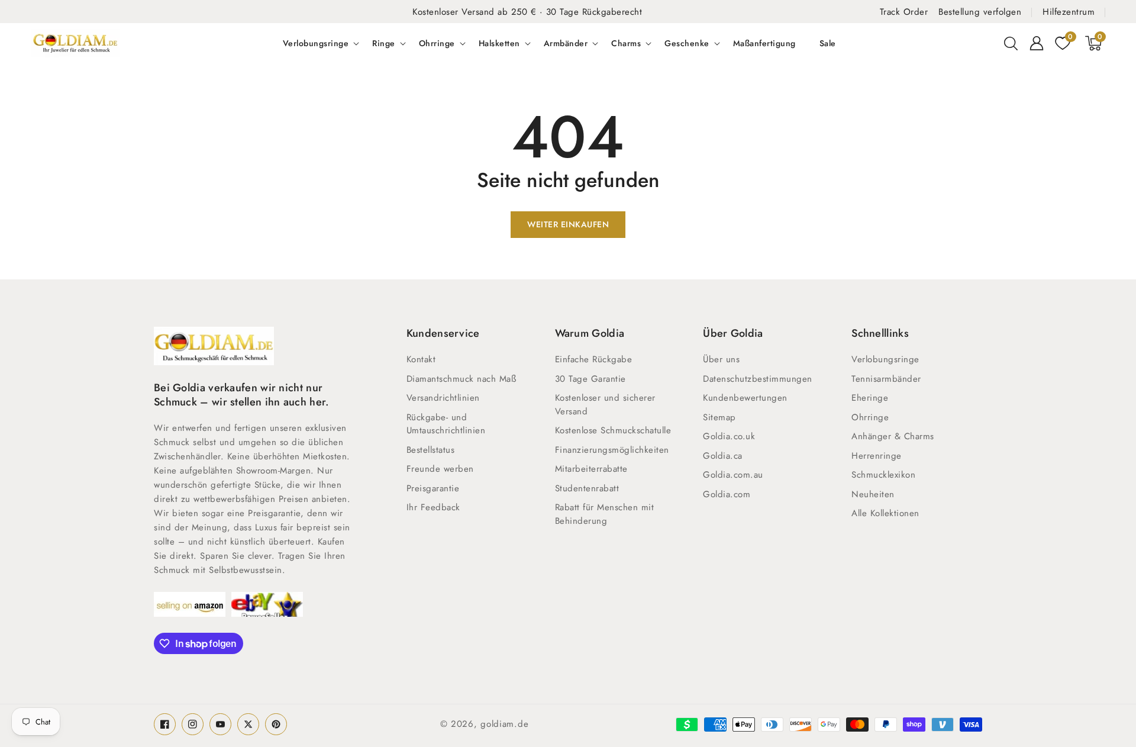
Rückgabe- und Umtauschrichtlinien (446, 424)
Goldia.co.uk (729, 436)
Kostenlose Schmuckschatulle (613, 430)
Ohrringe (437, 43)
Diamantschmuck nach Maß (461, 378)
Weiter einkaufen (568, 224)
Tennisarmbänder (886, 378)
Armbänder (566, 43)
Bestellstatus (430, 449)
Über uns (721, 359)
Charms (626, 43)
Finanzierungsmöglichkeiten (612, 449)
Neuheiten (873, 494)
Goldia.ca (723, 455)
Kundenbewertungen (745, 397)
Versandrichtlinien (443, 397)
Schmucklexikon (883, 474)
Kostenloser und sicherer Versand (605, 404)
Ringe (383, 43)
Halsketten (499, 43)
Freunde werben (440, 468)
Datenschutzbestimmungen (757, 378)
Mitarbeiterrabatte (591, 468)
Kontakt (421, 359)
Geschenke (686, 43)
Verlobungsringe (316, 43)
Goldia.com (726, 494)
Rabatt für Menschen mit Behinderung (604, 514)
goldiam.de (504, 723)
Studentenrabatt (587, 488)
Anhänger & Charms (892, 436)
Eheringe (869, 397)
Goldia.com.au (733, 474)
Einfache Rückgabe (593, 359)
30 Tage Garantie (590, 378)
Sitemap (719, 417)
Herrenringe (876, 455)
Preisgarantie (433, 488)
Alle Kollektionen (885, 513)
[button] (1010, 43)
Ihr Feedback (433, 507)
